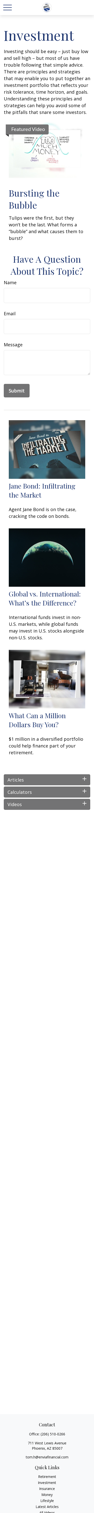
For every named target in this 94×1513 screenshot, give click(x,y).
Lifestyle (47, 1500)
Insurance (47, 1488)
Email (10, 314)
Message (13, 345)
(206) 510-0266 (53, 1434)
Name (10, 282)
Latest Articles (47, 1506)
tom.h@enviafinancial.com (47, 1457)
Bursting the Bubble (34, 199)
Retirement (47, 1476)
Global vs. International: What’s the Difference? (45, 598)
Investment (47, 1482)
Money (47, 1494)
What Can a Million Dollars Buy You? (37, 720)
